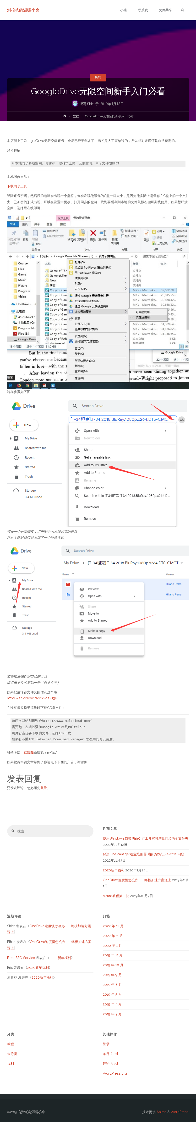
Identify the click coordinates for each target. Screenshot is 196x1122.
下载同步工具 (17, 186)
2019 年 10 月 (113, 965)
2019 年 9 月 (112, 975)
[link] (182, 10)
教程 (98, 78)
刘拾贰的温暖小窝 (23, 10)
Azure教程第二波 (116, 896)
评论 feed (110, 1064)
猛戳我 (29, 753)
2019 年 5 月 (112, 994)
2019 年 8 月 (112, 985)
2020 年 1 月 (112, 946)
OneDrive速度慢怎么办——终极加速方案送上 (137, 880)
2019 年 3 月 (112, 1014)
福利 (10, 1064)
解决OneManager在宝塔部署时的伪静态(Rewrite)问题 (143, 854)
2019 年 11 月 (113, 955)
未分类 (12, 1054)
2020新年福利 (113, 870)
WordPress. (180, 1112)
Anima (161, 1112)
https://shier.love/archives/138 (32, 698)
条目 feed (110, 1054)
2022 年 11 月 (113, 936)
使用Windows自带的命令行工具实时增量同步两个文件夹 (145, 838)
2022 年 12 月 (113, 926)
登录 (43, 788)
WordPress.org (115, 1073)
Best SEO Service (21, 958)
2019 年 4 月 (112, 1004)
